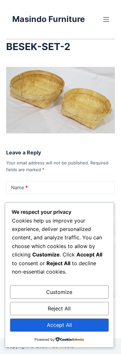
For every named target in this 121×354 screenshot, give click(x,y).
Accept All (59, 325)
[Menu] (106, 19)
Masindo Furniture (48, 19)
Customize (59, 292)
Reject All (59, 308)
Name (19, 187)
